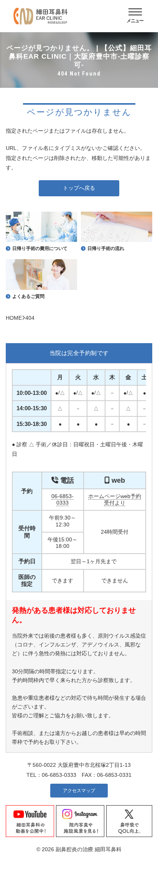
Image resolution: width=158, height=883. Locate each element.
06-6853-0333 (62, 499)
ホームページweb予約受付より (114, 499)
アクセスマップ (79, 790)
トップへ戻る (79, 188)
